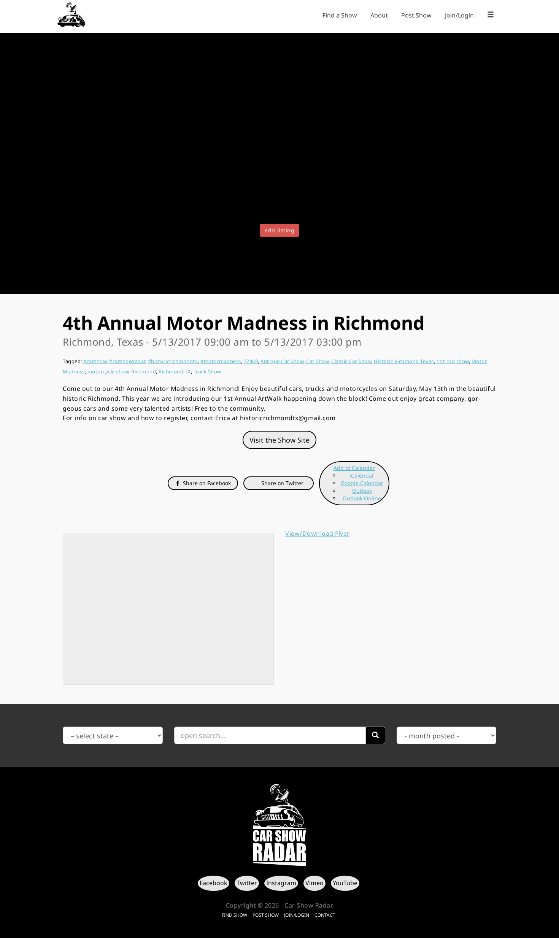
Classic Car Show (351, 361)
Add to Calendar (354, 467)
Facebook (213, 883)
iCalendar (361, 475)
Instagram (281, 883)
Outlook (362, 490)
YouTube (345, 883)
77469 (251, 361)
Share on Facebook (206, 483)
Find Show (234, 915)
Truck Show (207, 371)
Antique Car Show (281, 361)
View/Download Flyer (317, 533)
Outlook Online (362, 498)
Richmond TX (175, 371)
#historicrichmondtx (173, 361)
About (379, 15)
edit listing (279, 230)
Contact (324, 915)
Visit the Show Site (279, 439)
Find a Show (339, 15)
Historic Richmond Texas (404, 361)
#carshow (94, 361)
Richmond (143, 371)
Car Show (317, 361)
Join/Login (459, 15)
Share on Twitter (281, 483)
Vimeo (314, 883)
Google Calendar (362, 483)
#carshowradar (127, 361)
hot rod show (453, 361)
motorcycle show (108, 371)
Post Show (416, 15)
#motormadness (220, 361)
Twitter (247, 883)
